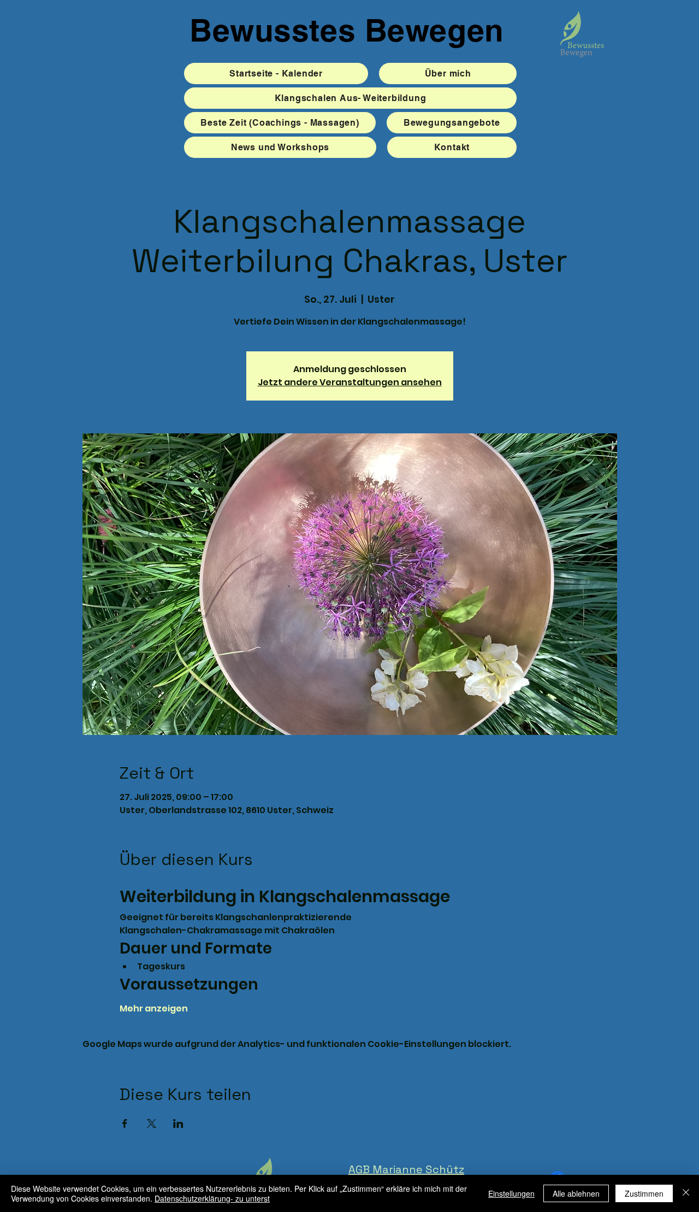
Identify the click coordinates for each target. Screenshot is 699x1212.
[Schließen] (685, 1193)
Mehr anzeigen (154, 1009)
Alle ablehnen (576, 1193)
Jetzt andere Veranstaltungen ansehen (350, 382)
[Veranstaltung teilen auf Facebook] (125, 1123)
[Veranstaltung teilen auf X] (151, 1123)
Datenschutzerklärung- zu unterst (212, 1198)
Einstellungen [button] (511, 1193)
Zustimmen (644, 1193)
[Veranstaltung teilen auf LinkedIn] (178, 1123)
